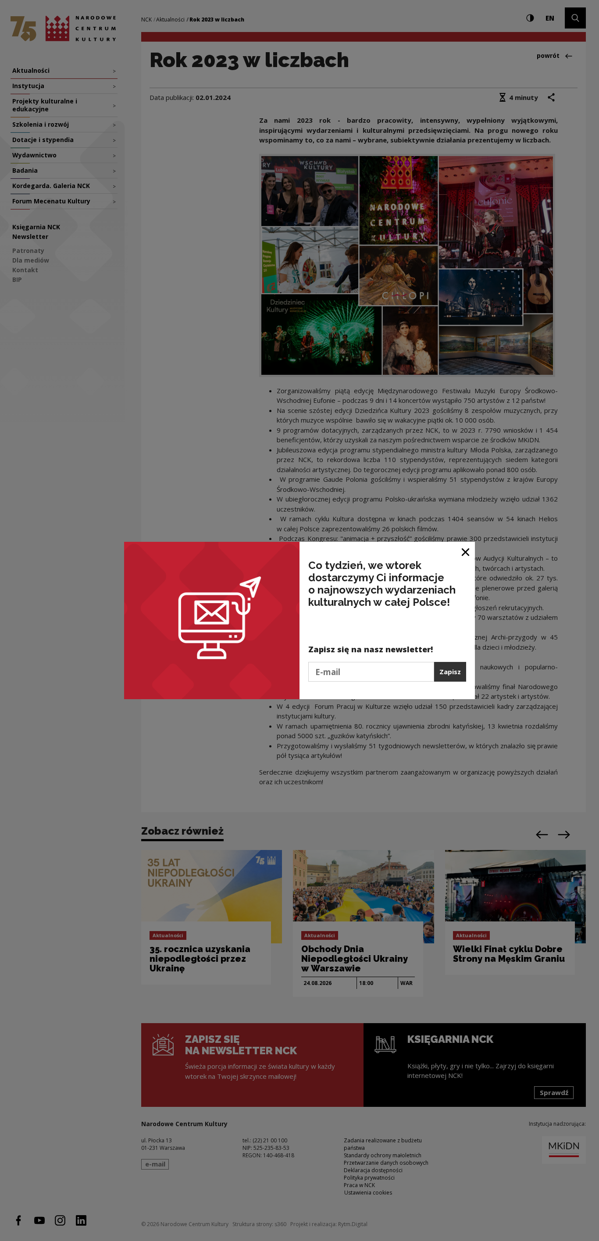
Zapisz (450, 671)
